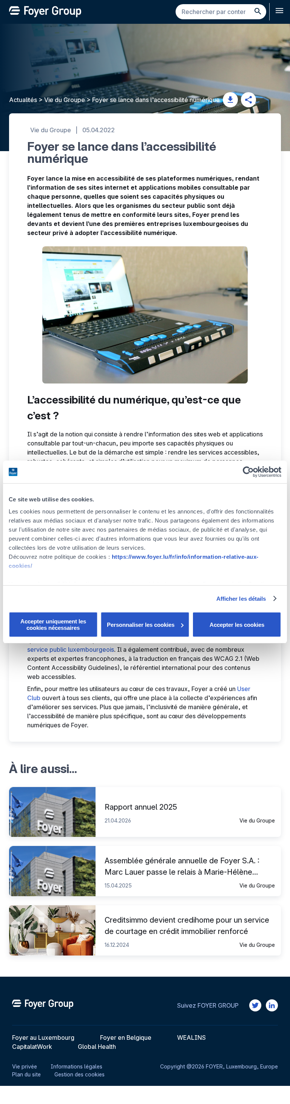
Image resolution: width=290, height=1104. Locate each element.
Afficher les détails (241, 598)
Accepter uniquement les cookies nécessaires (53, 624)
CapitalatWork (32, 1046)
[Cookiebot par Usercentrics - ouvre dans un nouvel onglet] (248, 472)
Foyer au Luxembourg (43, 1037)
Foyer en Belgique (125, 1037)
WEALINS (191, 1037)
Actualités (23, 100)
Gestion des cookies (79, 1074)
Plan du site (26, 1074)
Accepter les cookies (237, 625)
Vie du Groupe (64, 100)
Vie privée (24, 1066)
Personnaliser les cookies (140, 625)
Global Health (97, 1046)
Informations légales (76, 1066)
